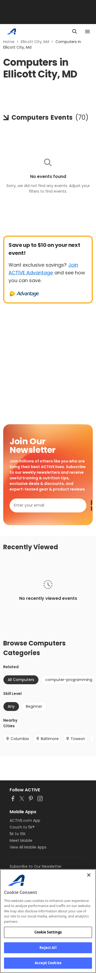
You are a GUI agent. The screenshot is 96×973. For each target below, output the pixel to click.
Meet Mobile (21, 840)
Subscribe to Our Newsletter (36, 866)
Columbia (20, 738)
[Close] (89, 875)
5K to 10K (18, 833)
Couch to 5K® (22, 827)
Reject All (47, 947)
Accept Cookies (48, 962)
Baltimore (50, 738)
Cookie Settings (48, 932)
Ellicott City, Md (35, 41)
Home (8, 41)
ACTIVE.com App (25, 820)
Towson (78, 738)
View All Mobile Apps (28, 847)
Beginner (34, 706)
